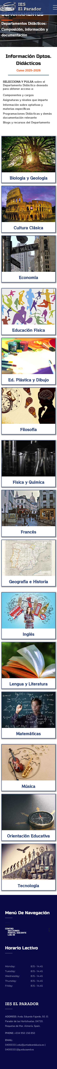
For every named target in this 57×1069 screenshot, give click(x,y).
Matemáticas (28, 733)
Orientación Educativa (28, 835)
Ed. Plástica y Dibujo (28, 379)
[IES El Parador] (28, 7)
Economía (28, 277)
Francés (28, 531)
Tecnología (28, 885)
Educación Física (28, 330)
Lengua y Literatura (29, 683)
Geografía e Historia (28, 581)
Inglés (28, 634)
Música (28, 786)
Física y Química (28, 482)
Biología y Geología (29, 178)
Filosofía (28, 429)
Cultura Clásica (28, 227)
